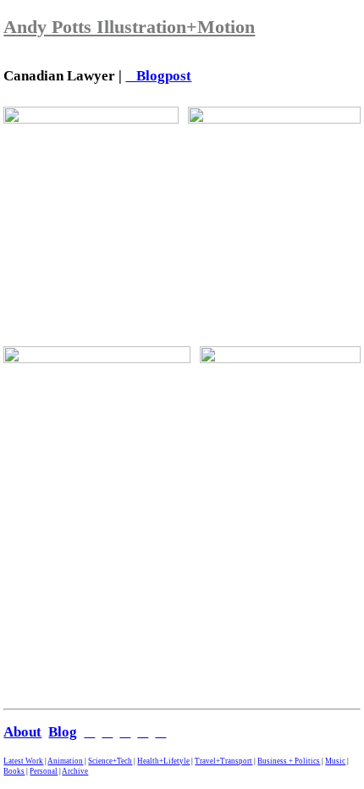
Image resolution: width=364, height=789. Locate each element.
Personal (44, 771)
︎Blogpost (158, 76)
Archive (75, 771)
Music (335, 761)
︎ (89, 732)
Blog (62, 732)
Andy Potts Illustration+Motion (129, 26)
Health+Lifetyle (163, 761)
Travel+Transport (223, 761)
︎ (142, 732)
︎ (107, 732)
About (22, 732)
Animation (65, 761)
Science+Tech (110, 761)
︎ (124, 732)
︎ (160, 732)
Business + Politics (288, 761)
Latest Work (23, 761)
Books (14, 771)
